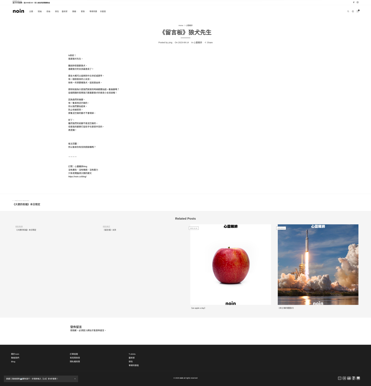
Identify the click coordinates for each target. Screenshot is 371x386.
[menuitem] (33, 11)
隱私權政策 (75, 361)
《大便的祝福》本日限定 (25, 230)
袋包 (131, 361)
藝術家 (132, 358)
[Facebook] (354, 2)
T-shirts (132, 354)
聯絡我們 (15, 358)
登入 (85, 330)
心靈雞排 (189, 25)
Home (181, 25)
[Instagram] (357, 2)
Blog (13, 361)
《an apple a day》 (198, 308)
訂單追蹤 (74, 354)
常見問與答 (75, 358)
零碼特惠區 (134, 365)
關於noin (15, 354)
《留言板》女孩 (109, 230)
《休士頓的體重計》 (286, 308)
